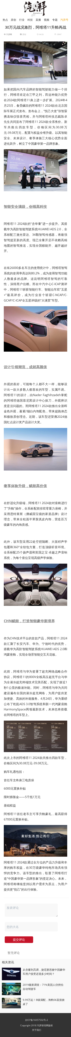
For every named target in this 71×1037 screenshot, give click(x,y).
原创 (13, 19)
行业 (21, 19)
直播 (38, 19)
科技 (30, 19)
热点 (5, 19)
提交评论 (19, 940)
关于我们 (36, 1030)
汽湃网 (9, 34)
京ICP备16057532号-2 (36, 1020)
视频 (46, 19)
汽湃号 (64, 19)
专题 (55, 19)
